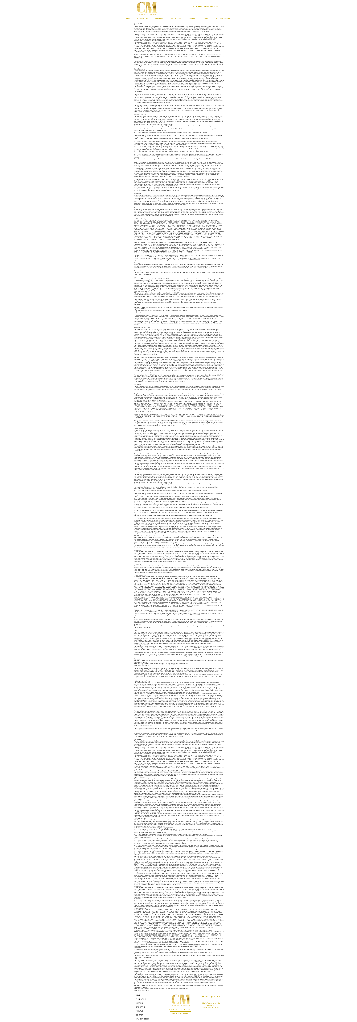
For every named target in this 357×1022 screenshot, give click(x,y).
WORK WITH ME (141, 999)
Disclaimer (185, 1013)
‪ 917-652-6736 (210, 6)
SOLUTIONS (140, 1003)
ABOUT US (139, 1011)
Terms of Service (176, 1013)
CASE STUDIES (140, 1007)
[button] (143, 17)
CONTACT (139, 1015)
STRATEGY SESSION (142, 1019)
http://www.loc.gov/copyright (209, 288)
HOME (138, 995)
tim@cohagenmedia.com (141, 291)
